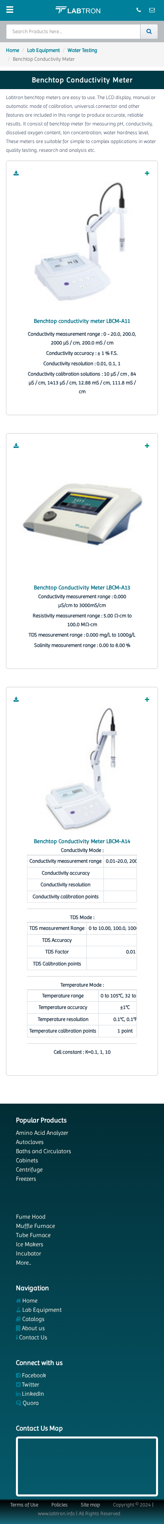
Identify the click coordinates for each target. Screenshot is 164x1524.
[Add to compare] (147, 174)
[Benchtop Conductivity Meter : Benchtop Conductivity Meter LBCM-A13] (82, 515)
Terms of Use (24, 1505)
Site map (90, 1505)
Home (12, 50)
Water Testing (82, 50)
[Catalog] (16, 174)
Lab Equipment (43, 50)
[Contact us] (139, 10)
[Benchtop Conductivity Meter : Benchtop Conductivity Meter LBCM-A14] (82, 769)
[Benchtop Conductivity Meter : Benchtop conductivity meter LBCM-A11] (82, 242)
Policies (59, 1505)
